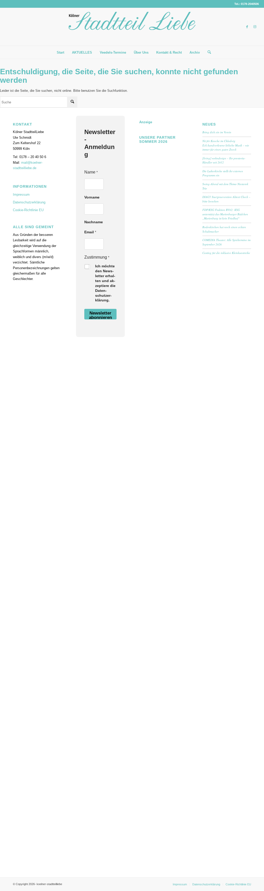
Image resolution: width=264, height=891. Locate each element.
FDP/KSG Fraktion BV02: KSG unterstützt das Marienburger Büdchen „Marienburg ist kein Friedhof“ (225, 214)
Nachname (93, 222)
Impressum (21, 194)
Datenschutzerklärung (29, 202)
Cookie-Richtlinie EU (28, 210)
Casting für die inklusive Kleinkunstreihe (226, 253)
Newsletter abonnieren (100, 315)
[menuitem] (60, 52)
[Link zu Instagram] (255, 27)
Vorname (92, 197)
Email (90, 232)
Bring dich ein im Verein (216, 132)
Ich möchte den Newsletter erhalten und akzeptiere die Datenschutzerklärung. (105, 283)
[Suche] (207, 52)
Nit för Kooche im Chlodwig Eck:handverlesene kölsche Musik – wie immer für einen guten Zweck (225, 145)
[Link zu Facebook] (247, 27)
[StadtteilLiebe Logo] (132, 31)
